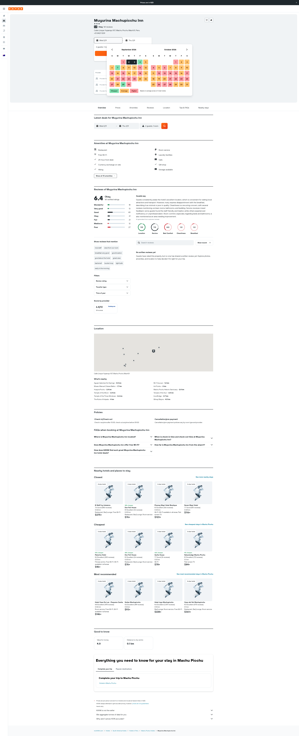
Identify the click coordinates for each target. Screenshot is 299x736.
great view (117, 258)
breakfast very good (102, 253)
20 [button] (112, 79)
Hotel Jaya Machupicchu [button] (164, 602)
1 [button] (123, 62)
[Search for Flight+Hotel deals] (4, 30)
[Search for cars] (4, 25)
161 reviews (108, 27)
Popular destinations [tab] (124, 669)
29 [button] (123, 84)
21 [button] (118, 79)
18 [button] (140, 73)
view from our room (111, 248)
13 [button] (112, 73)
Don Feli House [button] (130, 507)
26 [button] (146, 79)
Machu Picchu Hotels (148, 731)
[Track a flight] (4, 42)
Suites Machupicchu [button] (133, 602)
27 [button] (112, 84)
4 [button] (140, 62)
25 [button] (140, 79)
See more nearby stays (204, 477)
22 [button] (123, 79)
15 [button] (123, 73)
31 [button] (187, 84)
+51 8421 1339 (99, 33)
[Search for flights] (4, 16)
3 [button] (134, 62)
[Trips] (4, 48)
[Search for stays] (4, 20)
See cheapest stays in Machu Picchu (199, 524)
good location (117, 253)
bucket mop (109, 263)
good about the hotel (102, 258)
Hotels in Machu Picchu (107, 683)
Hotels (108, 731)
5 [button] (145, 62)
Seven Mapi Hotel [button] (191, 505)
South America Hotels (119, 731)
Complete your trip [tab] (105, 669)
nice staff (98, 248)
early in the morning (102, 268)
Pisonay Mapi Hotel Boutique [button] (166, 505)
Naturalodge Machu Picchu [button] (194, 555)
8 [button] (123, 67)
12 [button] (146, 67)
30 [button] (129, 84)
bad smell (98, 263)
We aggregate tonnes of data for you (111, 714)
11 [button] (140, 67)
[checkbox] (105, 308)
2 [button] (128, 62)
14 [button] (118, 73)
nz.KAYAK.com (98, 731)
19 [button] (146, 73)
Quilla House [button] (159, 555)
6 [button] (112, 67)
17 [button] (134, 73)
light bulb (119, 263)
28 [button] (118, 84)
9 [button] (128, 67)
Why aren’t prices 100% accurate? (110, 719)
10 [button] (134, 67)
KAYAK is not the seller (105, 710)
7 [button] (117, 67)
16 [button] (129, 73)
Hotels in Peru (133, 731)
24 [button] (134, 79)
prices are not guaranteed (140, 703)
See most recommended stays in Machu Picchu (195, 574)
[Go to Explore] (4, 37)
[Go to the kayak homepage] (15, 8)
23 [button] (129, 79)
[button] (296, 2)
